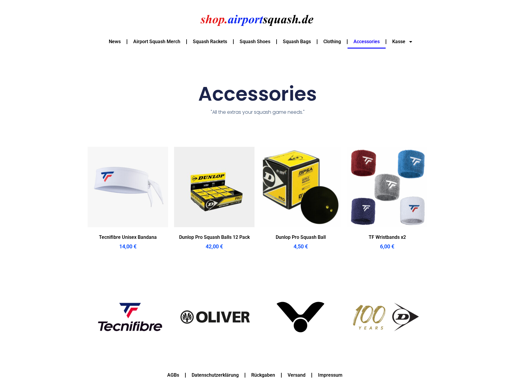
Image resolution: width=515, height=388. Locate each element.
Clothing (332, 41)
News (115, 41)
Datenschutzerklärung (215, 375)
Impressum (330, 375)
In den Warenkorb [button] (128, 263)
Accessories (366, 41)
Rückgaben (263, 375)
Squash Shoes (255, 41)
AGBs (173, 375)
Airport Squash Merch (156, 41)
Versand (296, 375)
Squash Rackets (210, 41)
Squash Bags (297, 41)
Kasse (398, 41)
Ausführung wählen (301, 263)
